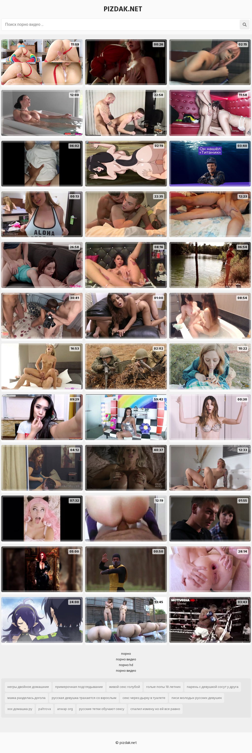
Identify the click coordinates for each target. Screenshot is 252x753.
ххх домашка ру (19, 709)
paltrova (44, 709)
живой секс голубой (124, 687)
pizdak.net (123, 9)
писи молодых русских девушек (197, 698)
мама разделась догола (26, 698)
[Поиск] (245, 24)
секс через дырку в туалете (144, 698)
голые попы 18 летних (163, 687)
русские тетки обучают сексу (101, 709)
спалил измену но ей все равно (155, 709)
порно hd (126, 665)
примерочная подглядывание (79, 687)
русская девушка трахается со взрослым (84, 698)
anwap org (65, 709)
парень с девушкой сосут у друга (212, 687)
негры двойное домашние (28, 687)
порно (126, 653)
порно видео (126, 659)
